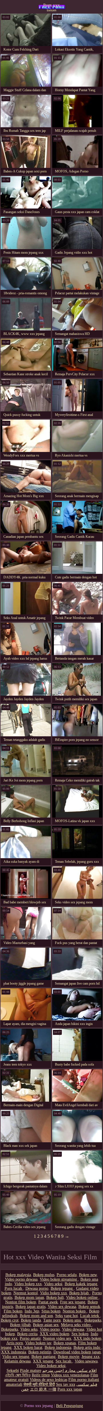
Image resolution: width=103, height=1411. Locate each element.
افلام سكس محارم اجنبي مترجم (69, 1370)
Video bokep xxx (28, 1284)
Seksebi (13, 1370)
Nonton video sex (57, 1338)
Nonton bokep (75, 1311)
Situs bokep (50, 1311)
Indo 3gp (32, 1311)
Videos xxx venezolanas (70, 1375)
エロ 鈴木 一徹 (43, 1389)
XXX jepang (43, 1361)
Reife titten (41, 1375)
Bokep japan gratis (30, 1306)
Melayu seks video (76, 1325)
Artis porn (14, 1343)
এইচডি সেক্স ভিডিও (18, 1375)
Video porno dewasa (21, 1279)
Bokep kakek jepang (81, 1284)
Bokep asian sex (46, 1325)
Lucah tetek (90, 1316)
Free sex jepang (72, 1302)
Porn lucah (14, 1288)
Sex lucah (64, 1361)
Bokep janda (31, 1320)
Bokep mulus (43, 1275)
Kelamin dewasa (17, 1361)
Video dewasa (73, 1329)
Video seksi (53, 1284)
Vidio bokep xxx (53, 1293)
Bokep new (88, 1275)
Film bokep (13, 1311)
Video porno (50, 1329)
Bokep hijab (79, 1293)
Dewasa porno (36, 1288)
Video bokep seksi (51, 1366)
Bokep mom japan (29, 1297)
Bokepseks (92, 1320)
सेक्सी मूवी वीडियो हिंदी (39, 1384)
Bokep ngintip (39, 1352)
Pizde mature (30, 1370)
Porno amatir (30, 1338)
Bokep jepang (62, 1288)
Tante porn (52, 1320)
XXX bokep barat (28, 1347)
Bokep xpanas (65, 1343)
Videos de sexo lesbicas (48, 1379)
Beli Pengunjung (69, 1406)
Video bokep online (82, 1297)
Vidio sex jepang (15, 1356)
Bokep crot (10, 1320)
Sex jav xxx (65, 1384)
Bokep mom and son (36, 1316)
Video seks (28, 1329)
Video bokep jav (38, 1343)
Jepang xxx (91, 1356)
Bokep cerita (27, 1334)
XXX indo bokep (87, 1338)
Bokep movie (68, 1356)
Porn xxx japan (51, 7)
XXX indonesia (13, 1352)
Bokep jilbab (20, 1325)
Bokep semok (89, 1306)
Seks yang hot (66, 1316)
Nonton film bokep (20, 1302)
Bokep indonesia (58, 1347)
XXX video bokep (54, 1334)
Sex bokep (80, 1334)
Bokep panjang (43, 1356)
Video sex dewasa (62, 1306)
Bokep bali (55, 1297)
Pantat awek (48, 1302)
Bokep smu (72, 1320)
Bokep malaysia (18, 1275)
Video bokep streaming (59, 1279)
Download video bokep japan (77, 1352)
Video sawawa (86, 1361)
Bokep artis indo (87, 1347)
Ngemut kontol (25, 1293)
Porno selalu (67, 1275)
